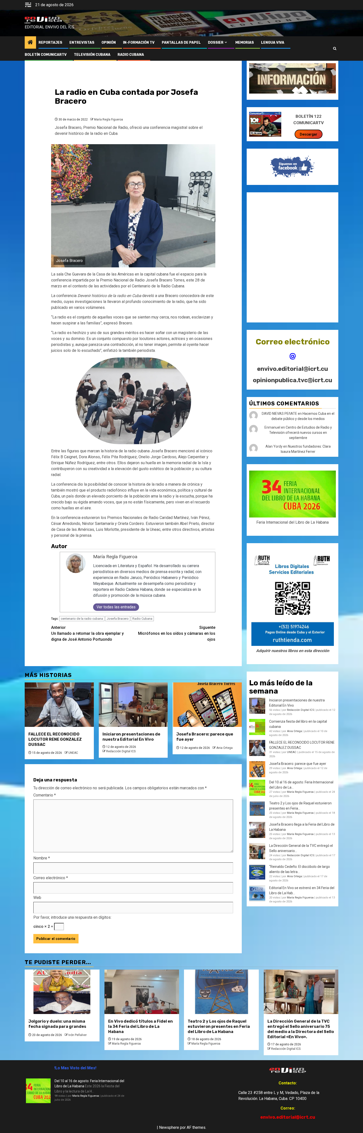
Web (37, 897)
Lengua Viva (272, 42)
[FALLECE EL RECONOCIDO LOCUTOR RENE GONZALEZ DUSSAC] (59, 704)
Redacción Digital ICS (121, 751)
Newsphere (169, 1127)
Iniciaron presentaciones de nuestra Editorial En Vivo (131, 737)
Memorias (244, 42)
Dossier (215, 42)
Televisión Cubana (92, 55)
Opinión (108, 42)
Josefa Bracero (118, 618)
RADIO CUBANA (131, 55)
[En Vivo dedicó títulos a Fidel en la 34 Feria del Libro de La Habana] (141, 992)
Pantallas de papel (181, 42)
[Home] (30, 42)
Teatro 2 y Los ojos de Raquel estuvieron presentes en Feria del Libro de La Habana (219, 1026)
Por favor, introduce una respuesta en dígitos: (72, 917)
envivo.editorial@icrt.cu (292, 368)
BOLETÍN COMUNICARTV (46, 55)
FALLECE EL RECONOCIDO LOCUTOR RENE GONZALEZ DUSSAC (55, 739)
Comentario (44, 795)
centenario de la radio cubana (82, 618)
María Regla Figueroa (108, 119)
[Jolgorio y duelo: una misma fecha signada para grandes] (62, 992)
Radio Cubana (142, 618)
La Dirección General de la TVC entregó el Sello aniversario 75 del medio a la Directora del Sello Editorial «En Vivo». (300, 1029)
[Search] (335, 48)
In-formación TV (139, 42)
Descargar (308, 134)
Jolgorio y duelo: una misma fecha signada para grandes (57, 1024)
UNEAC (73, 753)
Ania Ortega (224, 748)
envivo (27, 23)
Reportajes (50, 42)
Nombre (41, 858)
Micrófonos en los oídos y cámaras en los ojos (176, 633)
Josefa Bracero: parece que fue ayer (297, 764)
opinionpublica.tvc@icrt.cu (292, 380)
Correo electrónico (50, 877)
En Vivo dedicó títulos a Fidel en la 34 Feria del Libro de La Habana (140, 1026)
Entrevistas (81, 42)
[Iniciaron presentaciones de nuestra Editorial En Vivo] (133, 704)
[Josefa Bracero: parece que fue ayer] (207, 704)
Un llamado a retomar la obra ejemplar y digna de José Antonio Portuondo (87, 633)
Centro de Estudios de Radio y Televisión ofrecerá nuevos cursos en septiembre (300, 432)
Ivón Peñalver (77, 1035)
